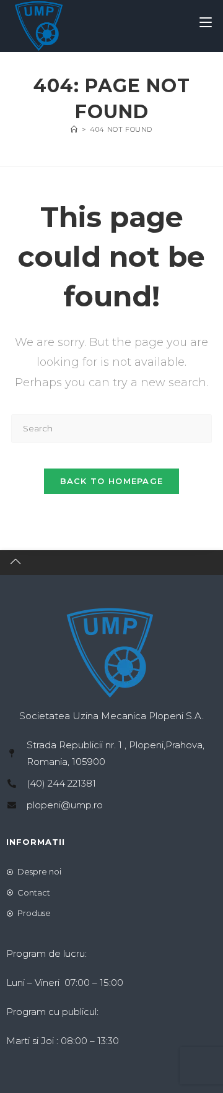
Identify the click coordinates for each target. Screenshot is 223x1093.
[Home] (74, 129)
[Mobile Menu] (205, 23)
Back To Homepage (112, 481)
